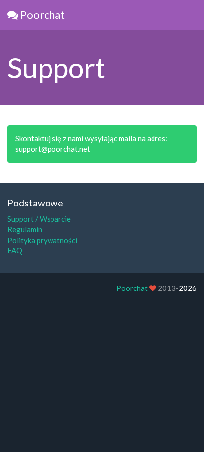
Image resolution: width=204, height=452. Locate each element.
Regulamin (24, 229)
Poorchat (41, 14)
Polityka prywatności (42, 240)
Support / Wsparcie (39, 218)
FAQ (14, 250)
